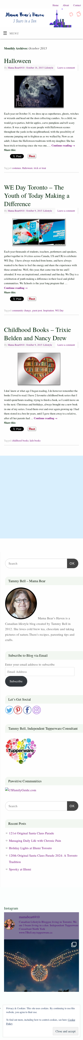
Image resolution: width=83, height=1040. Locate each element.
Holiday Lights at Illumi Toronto (30, 848)
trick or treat (40, 168)
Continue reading (63, 145)
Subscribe (16, 681)
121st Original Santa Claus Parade (31, 833)
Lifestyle (49, 67)
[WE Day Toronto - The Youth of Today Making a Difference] (41, 233)
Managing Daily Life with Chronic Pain (35, 840)
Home (56, 5)
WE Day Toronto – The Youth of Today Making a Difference (36, 195)
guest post (37, 310)
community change (21, 310)
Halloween (17, 60)
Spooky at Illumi (20, 869)
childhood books (20, 440)
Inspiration (48, 310)
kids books (35, 440)
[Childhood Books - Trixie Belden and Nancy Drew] (41, 369)
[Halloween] (41, 92)
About (66, 5)
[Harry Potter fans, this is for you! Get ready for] (41, 976)
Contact (77, 5)
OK (71, 563)
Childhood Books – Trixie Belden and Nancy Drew (37, 333)
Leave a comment (66, 67)
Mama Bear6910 (16, 67)
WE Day (59, 310)
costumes (16, 168)
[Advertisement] (41, 497)
